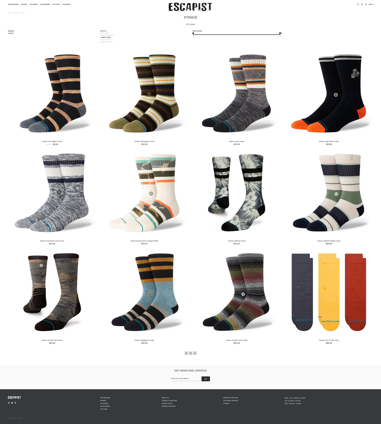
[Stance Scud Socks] (236, 93)
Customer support (230, 400)
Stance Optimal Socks (236, 241)
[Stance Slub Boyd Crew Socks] (52, 193)
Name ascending (106, 42)
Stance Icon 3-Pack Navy (329, 340)
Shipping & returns (230, 398)
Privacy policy (167, 403)
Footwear (34, 4)
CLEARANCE (66, 4)
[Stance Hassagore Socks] (144, 93)
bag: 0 (371, 4)
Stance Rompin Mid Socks (52, 340)
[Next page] (195, 353)
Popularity (104, 33)
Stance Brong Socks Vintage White (144, 241)
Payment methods (169, 406)
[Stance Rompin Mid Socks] (52, 292)
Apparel (24, 4)
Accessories (45, 4)
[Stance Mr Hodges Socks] (52, 93)
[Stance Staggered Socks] (144, 292)
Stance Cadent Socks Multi (236, 340)
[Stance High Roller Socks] (329, 93)
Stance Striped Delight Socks (329, 241)
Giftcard (56, 4)
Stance (10, 33)
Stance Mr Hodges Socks (52, 141)
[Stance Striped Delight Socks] (329, 193)
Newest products (107, 35)
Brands (15, 12)
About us (165, 398)
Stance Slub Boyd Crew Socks (52, 241)
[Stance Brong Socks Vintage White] (144, 193)
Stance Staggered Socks (144, 340)
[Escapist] (190, 7)
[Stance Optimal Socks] (236, 193)
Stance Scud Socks (236, 141)
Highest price (105, 40)
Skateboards (13, 4)
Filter (192, 24)
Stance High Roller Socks (329, 141)
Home (10, 12)
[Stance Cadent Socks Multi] (236, 292)
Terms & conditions (169, 400)
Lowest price (105, 37)
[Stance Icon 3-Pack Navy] (329, 292)
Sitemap (226, 403)
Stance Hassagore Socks (144, 141)
